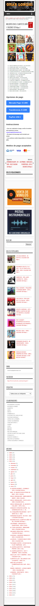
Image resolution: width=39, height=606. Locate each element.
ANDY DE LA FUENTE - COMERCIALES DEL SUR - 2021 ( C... (20, 564)
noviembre (13, 465)
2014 (10, 590)
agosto (12, 471)
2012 (10, 595)
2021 (10, 576)
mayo (12, 478)
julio (12, 473)
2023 (10, 459)
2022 (10, 461)
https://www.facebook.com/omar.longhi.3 (17, 381)
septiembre (13, 469)
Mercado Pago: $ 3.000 (18, 103)
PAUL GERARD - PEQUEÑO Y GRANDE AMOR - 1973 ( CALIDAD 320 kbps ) (24, 289)
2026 (10, 452)
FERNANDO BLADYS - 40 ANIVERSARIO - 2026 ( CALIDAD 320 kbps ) (23, 343)
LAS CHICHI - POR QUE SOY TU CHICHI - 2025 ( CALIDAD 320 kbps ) (22, 300)
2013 (10, 593)
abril (12, 480)
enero (12, 486)
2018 (10, 582)
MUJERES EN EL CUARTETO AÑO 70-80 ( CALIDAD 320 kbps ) (19, 26)
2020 (10, 578)
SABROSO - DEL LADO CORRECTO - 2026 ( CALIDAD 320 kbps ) (22, 279)
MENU (8, 13)
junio (12, 476)
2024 (10, 457)
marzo (12, 482)
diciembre (13, 463)
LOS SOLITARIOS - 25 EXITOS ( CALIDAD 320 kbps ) (22, 257)
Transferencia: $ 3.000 (18, 110)
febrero (12, 484)
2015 (10, 588)
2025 (10, 455)
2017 (10, 584)
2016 (10, 586)
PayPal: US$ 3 (15, 117)
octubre (13, 467)
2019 (10, 580)
